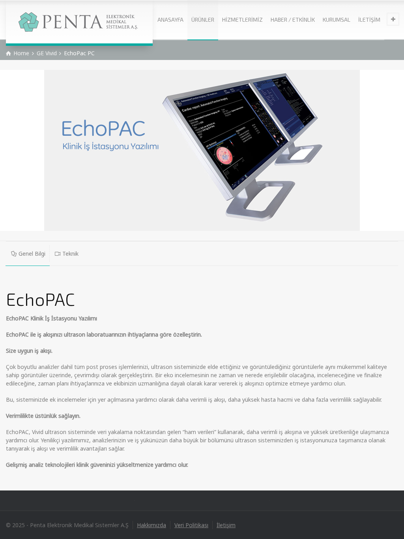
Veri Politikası (191, 525)
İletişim (226, 525)
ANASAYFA (170, 19)
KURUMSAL (336, 19)
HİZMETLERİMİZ (242, 19)
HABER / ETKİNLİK (293, 19)
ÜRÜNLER (202, 19)
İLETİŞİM (369, 19)
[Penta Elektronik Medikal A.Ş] (79, 21)
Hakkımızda (151, 525)
